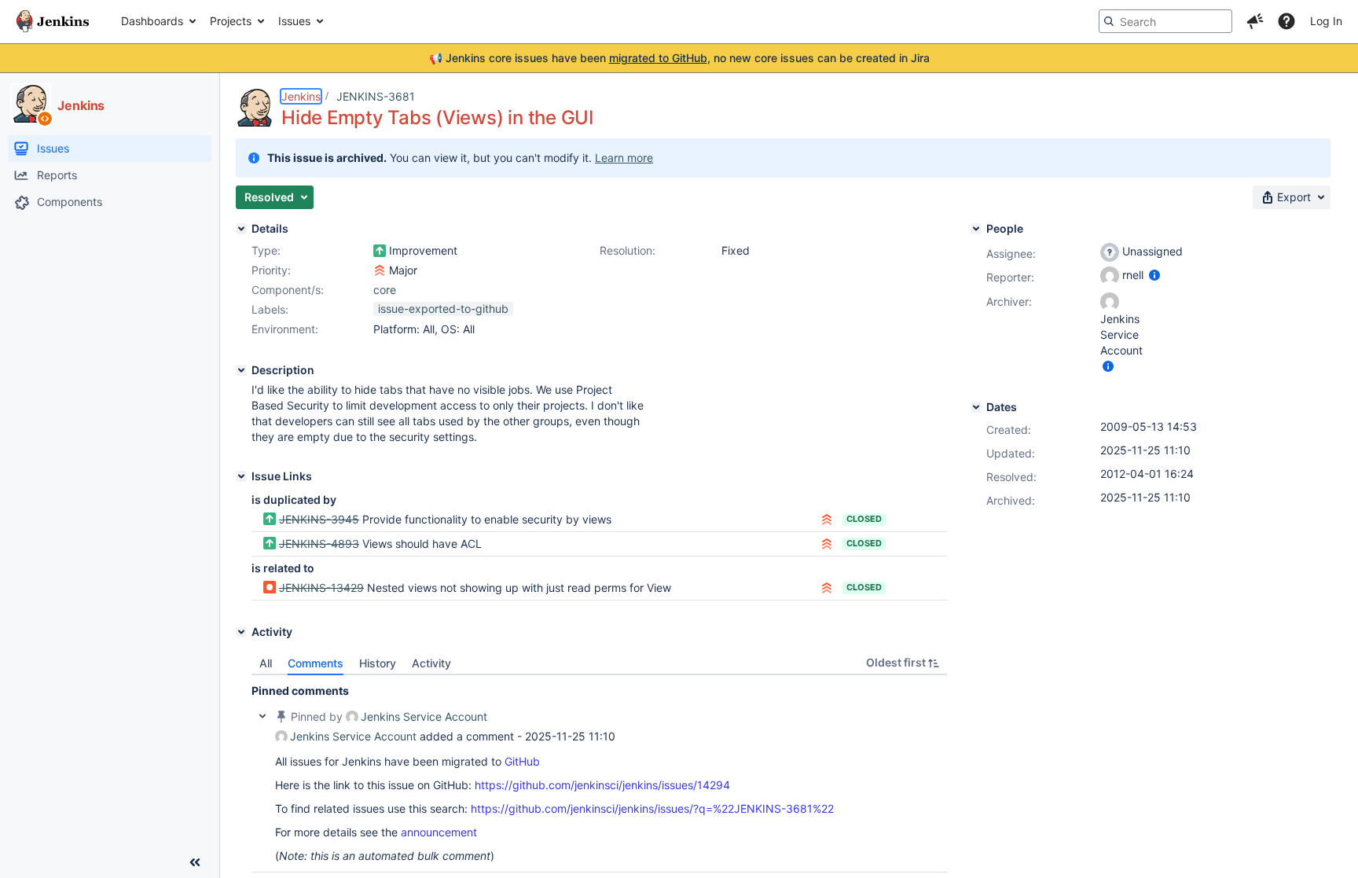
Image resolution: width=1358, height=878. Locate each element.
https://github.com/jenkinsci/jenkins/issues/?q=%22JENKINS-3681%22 (652, 808)
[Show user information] (1154, 274)
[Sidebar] (194, 862)
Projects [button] (230, 21)
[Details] (241, 228)
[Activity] (241, 631)
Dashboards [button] (152, 21)
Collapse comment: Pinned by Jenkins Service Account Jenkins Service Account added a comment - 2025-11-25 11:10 (262, 716)
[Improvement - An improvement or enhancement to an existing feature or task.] (379, 250)
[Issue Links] (241, 476)
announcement (439, 832)
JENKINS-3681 (375, 96)
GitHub (522, 761)
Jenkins (301, 96)
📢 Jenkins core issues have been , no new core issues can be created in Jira (679, 57)
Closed (864, 518)
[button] (1255, 21)
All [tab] (265, 663)
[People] (976, 228)
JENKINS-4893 (319, 543)
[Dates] (976, 407)
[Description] (241, 370)
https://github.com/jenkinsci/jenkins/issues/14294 (602, 785)
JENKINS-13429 (321, 587)
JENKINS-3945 (319, 519)
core (384, 289)
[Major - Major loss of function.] (379, 270)
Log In (1326, 21)
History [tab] (377, 663)
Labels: (269, 309)
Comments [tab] (315, 663)
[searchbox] (1165, 21)
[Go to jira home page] (52, 21)
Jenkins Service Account (424, 716)
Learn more (624, 157)
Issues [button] (294, 21)
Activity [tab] (431, 663)
